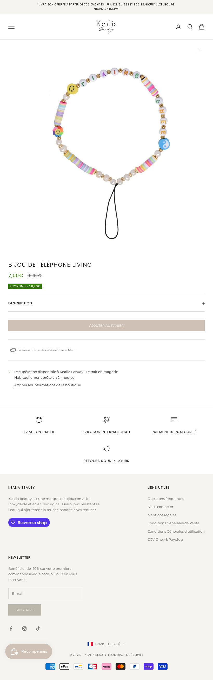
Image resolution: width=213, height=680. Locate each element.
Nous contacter (160, 507)
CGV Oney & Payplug (165, 539)
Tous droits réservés (126, 655)
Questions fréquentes (166, 498)
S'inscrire (25, 610)
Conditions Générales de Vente (173, 523)
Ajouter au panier (106, 326)
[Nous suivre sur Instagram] (24, 628)
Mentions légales (162, 515)
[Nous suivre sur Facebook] (11, 628)
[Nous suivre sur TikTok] (38, 628)
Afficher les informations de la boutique (47, 385)
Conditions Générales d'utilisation (176, 531)
